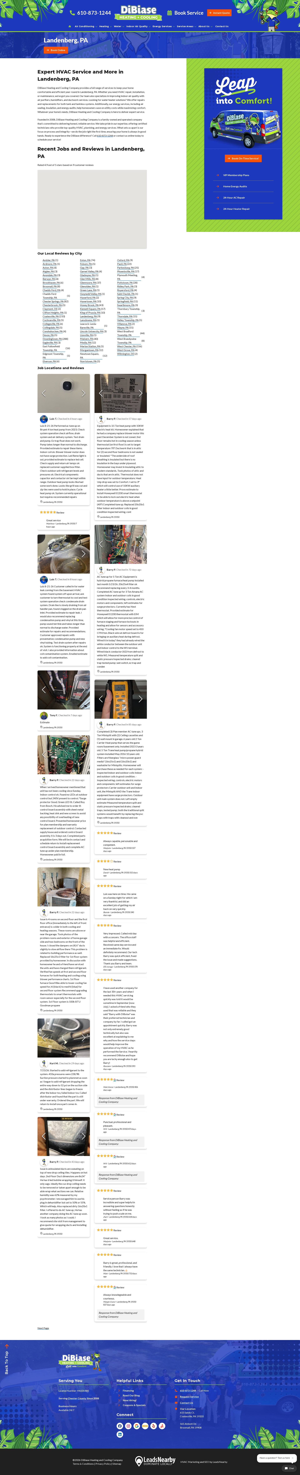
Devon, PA (48, 335)
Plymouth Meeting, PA (127, 277)
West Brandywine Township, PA (126, 340)
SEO (206, 1461)
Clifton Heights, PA (53, 312)
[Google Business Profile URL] (114, 1080)
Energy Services (162, 26)
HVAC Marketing (190, 1461)
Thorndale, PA (124, 316)
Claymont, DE (50, 308)
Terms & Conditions (83, 1463)
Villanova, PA (124, 323)
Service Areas (185, 26)
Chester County (77, 1398)
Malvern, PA (86, 338)
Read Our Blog (131, 1395)
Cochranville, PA (51, 320)
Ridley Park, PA (125, 286)
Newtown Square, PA (89, 355)
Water (117, 26)
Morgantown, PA (89, 350)
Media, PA (85, 342)
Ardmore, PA (49, 263)
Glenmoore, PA (88, 282)
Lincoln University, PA (91, 331)
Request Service (189, 1396)
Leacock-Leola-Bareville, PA (88, 325)
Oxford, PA (123, 260)
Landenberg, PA (88, 316)
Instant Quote (221, 12)
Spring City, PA (125, 297)
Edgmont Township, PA (53, 355)
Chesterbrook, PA (52, 305)
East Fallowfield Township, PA (51, 348)
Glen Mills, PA (87, 278)
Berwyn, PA (49, 278)
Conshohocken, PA (53, 331)
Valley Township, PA (128, 320)
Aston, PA (48, 267)
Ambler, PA (49, 260)
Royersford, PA (125, 290)
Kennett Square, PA (90, 308)
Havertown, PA (88, 301)
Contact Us (222, 26)
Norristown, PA (88, 361)
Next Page (43, 1328)
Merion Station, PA (90, 346)
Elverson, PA (49, 361)
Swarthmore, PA (125, 305)
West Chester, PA (126, 346)
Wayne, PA (123, 327)
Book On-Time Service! (245, 158)
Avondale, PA (50, 275)
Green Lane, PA (88, 290)
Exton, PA (85, 260)
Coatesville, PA (51, 316)
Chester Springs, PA (53, 301)
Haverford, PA (87, 297)
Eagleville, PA (50, 342)
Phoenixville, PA (125, 271)
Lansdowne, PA (88, 320)
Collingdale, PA (51, 327)
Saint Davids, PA (126, 293)
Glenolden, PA (87, 286)
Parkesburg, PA (125, 267)
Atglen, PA (48, 271)
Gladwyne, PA (87, 275)
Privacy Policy (103, 1463)
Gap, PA (84, 267)
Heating (104, 26)
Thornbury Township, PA (128, 310)
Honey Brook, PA (89, 305)
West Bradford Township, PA (125, 333)
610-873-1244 (105, 135)
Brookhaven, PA (51, 282)
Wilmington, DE (125, 353)
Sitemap (116, 1463)
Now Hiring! (130, 1400)
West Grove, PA (125, 350)
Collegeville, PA (51, 323)
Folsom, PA (86, 263)
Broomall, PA (50, 286)
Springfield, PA (125, 301)
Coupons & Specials (134, 1405)
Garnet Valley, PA (89, 271)
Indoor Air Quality (137, 26)
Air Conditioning (84, 26)
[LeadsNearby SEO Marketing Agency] (155, 1462)
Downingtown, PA (52, 338)
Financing (128, 1390)
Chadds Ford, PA (51, 290)
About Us (204, 26)
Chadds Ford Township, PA (50, 295)
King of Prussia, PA (90, 312)
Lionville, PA (86, 335)
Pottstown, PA (125, 282)
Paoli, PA (122, 263)
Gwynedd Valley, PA (90, 293)
